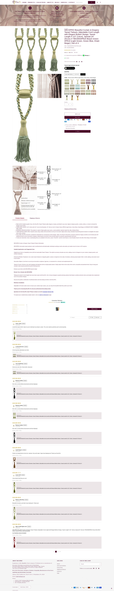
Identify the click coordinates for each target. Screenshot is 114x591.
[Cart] (97, 2)
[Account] (100, 2)
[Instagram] (79, 61)
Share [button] (78, 131)
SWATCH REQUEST (44, 294)
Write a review (94, 308)
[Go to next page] (60, 551)
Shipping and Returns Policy (70, 108)
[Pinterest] (82, 61)
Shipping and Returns (61, 569)
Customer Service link (48, 291)
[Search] (91, 2)
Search (58, 563)
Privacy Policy (60, 567)
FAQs (58, 573)
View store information (70, 128)
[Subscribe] (100, 564)
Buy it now (77, 117)
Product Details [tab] (20, 218)
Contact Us (59, 571)
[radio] (69, 68)
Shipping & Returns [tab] (35, 218)
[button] (67, 50)
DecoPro (16, 590)
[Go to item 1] (57, 309)
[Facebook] (77, 61)
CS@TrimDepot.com (20, 576)
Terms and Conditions (61, 565)
